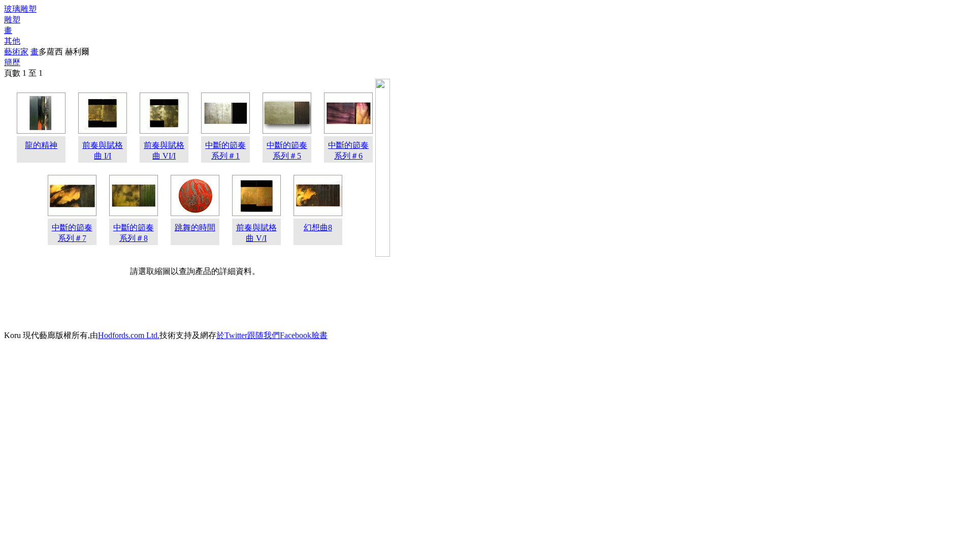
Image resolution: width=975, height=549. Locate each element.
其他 (12, 41)
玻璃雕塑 (20, 9)
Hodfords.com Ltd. (128, 335)
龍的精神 (41, 145)
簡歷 (12, 62)
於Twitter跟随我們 (248, 335)
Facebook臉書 (304, 335)
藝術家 (16, 51)
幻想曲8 (318, 227)
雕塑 (12, 19)
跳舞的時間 (195, 227)
